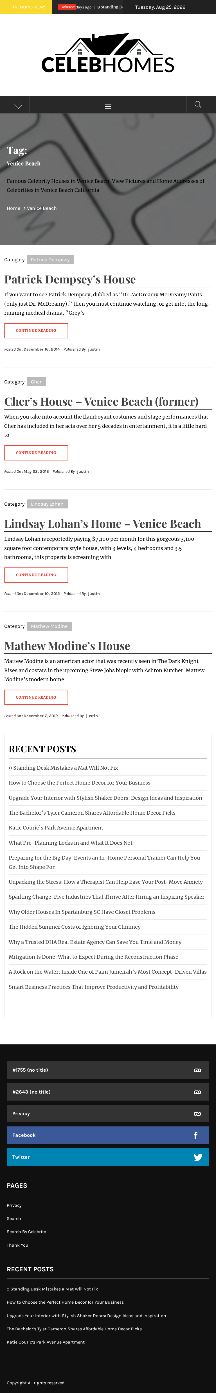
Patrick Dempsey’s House (70, 278)
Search (14, 1218)
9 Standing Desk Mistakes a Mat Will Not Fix (122, 7)
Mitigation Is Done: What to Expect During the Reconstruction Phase (93, 957)
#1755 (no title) (30, 1070)
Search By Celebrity (26, 1231)
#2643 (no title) (31, 1092)
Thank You (17, 1245)
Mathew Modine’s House (67, 645)
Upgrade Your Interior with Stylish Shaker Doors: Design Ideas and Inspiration (105, 798)
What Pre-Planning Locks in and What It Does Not (70, 843)
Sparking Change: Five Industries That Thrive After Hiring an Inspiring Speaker (106, 897)
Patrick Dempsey (50, 259)
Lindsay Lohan (47, 504)
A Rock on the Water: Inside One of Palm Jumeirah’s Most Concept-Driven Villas (108, 972)
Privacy (21, 1113)
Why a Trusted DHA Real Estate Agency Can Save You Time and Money (95, 942)
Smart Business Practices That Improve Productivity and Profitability (94, 987)
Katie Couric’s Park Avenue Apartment (56, 827)
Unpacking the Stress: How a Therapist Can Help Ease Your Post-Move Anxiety (106, 882)
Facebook (24, 1135)
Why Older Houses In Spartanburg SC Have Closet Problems (82, 912)
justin (94, 349)
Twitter (21, 1157)
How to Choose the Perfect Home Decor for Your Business (79, 783)
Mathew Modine (49, 626)
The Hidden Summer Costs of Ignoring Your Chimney (75, 927)
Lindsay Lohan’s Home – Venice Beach (102, 523)
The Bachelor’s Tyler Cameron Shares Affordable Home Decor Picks (92, 813)
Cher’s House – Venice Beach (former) (101, 401)
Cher (36, 382)
